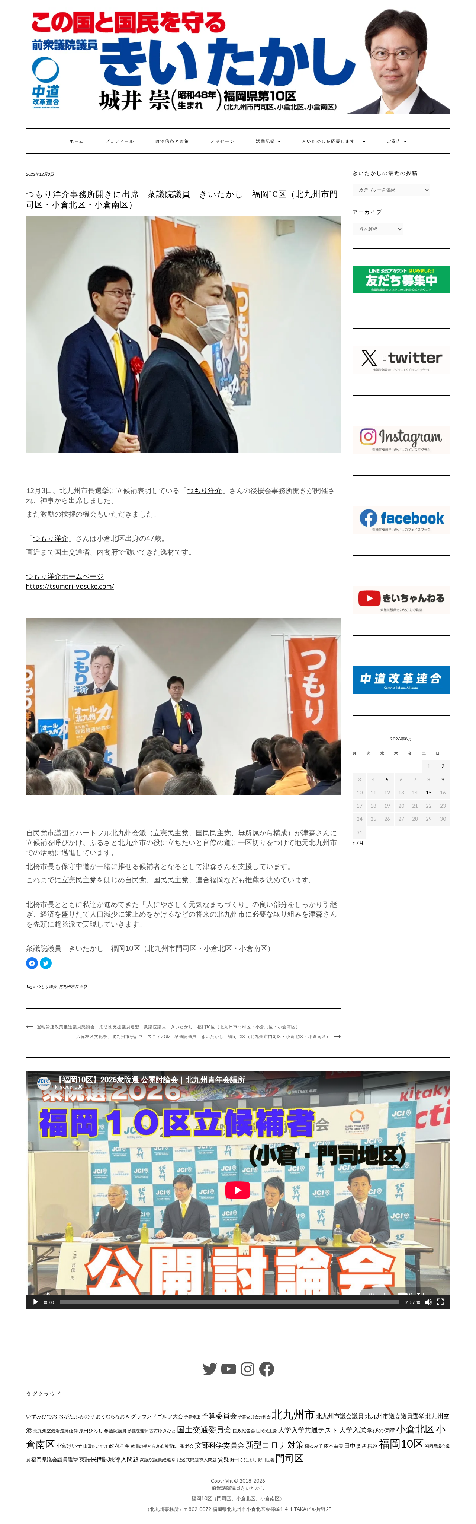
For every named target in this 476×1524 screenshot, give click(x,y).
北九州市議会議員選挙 (394, 1416)
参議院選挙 (138, 1430)
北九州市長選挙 (72, 986)
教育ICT (172, 1446)
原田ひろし (91, 1430)
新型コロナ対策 (274, 1444)
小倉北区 (415, 1429)
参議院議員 (115, 1430)
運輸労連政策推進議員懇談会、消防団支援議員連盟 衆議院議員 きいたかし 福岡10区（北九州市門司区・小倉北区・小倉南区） (168, 1026)
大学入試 (352, 1430)
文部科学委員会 (219, 1445)
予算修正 (192, 1416)
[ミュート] (428, 1302)
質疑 (223, 1459)
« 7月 (358, 843)
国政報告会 (244, 1430)
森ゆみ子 (314, 1446)
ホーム (77, 141)
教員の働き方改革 (147, 1446)
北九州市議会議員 (340, 1415)
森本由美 (333, 1446)
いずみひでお (41, 1416)
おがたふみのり (76, 1416)
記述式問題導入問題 (197, 1460)
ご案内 (395, 141)
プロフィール (119, 141)
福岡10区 (401, 1443)
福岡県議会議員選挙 (54, 1459)
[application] (238, 1190)
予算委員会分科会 (254, 1416)
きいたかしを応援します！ (332, 141)
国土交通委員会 (204, 1429)
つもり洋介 (204, 490)
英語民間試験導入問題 (109, 1459)
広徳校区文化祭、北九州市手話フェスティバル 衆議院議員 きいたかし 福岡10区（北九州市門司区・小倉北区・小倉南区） (203, 1036)
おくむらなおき (113, 1416)
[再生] (35, 1302)
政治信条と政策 (172, 141)
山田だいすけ (95, 1446)
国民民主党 (266, 1430)
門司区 (289, 1457)
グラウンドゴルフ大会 (157, 1416)
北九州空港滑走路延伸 (55, 1430)
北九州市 (293, 1413)
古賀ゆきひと (162, 1430)
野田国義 (266, 1459)
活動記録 (266, 141)
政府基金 (119, 1445)
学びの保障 (381, 1430)
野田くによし (243, 1460)
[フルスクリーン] (440, 1302)
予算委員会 (219, 1415)
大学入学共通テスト (308, 1430)
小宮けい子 (69, 1446)
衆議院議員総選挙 (158, 1460)
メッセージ (222, 141)
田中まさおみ (361, 1445)
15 (429, 793)
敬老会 (187, 1445)
